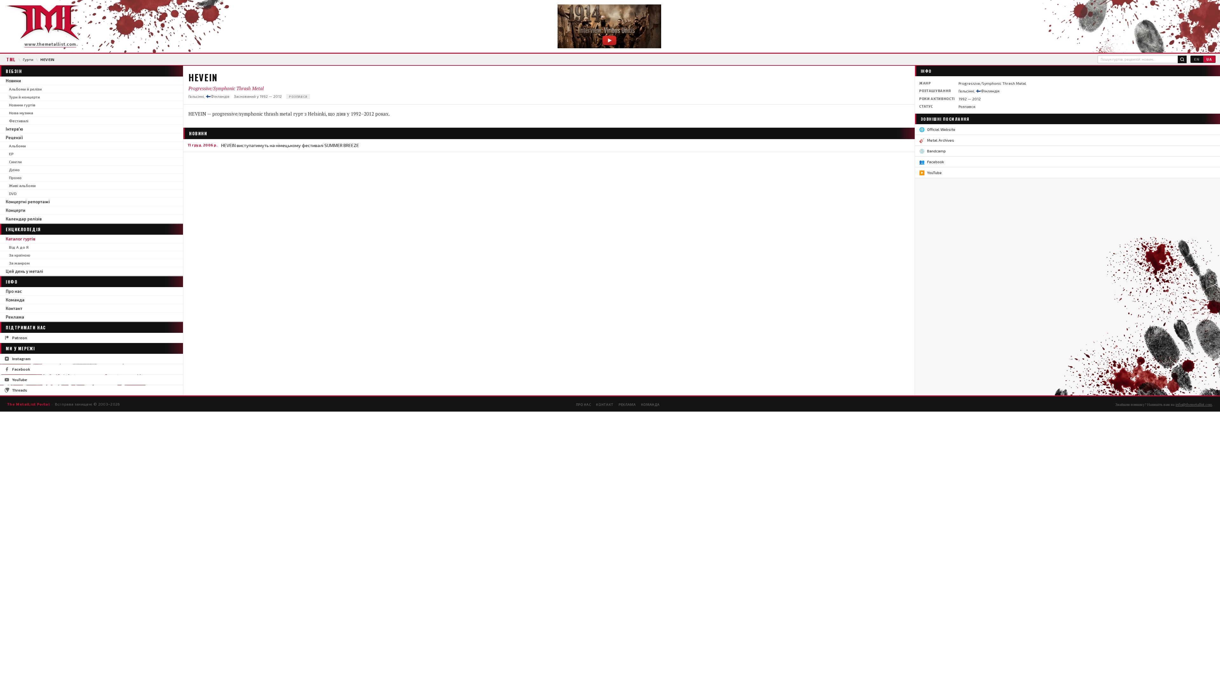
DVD (13, 193)
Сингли (15, 161)
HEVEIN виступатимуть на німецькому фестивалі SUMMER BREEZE (290, 145)
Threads (19, 390)
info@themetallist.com (1194, 404)
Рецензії (14, 137)
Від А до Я (19, 247)
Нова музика (21, 113)
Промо (15, 177)
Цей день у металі (24, 271)
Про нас (14, 291)
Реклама (15, 316)
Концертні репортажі (28, 201)
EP (11, 153)
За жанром (19, 263)
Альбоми (17, 146)
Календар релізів (24, 218)
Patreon (19, 337)
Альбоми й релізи (25, 89)
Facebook (21, 369)
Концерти (15, 210)
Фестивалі (18, 120)
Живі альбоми (22, 185)
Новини (13, 80)
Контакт (14, 308)
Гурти (28, 59)
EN (1196, 59)
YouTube (19, 379)
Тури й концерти (24, 97)
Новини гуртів (22, 105)
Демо (14, 169)
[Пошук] (1182, 59)
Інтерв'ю (14, 128)
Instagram (21, 358)
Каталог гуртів (20, 238)
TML (11, 59)
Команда (15, 299)
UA (1209, 59)
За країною (19, 255)
